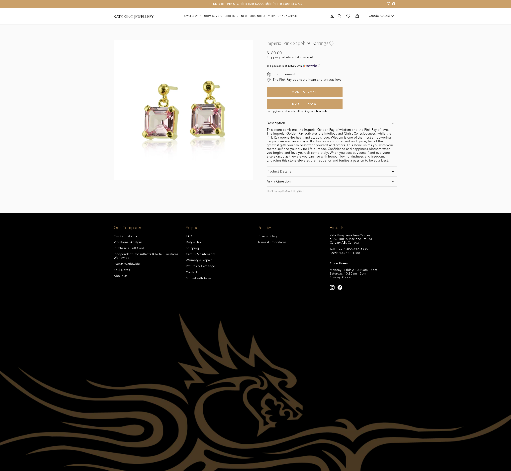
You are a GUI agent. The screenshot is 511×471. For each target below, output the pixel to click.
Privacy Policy (267, 236)
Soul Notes (257, 16)
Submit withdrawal (199, 278)
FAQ (189, 236)
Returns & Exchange (200, 266)
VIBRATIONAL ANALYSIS (282, 16)
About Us (121, 276)
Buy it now (304, 103)
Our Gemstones (125, 236)
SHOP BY (230, 16)
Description (276, 123)
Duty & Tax (193, 242)
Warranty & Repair (199, 260)
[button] (332, 66)
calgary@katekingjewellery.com (352, 256)
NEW (244, 16)
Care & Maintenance (201, 254)
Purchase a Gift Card (129, 248)
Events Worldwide (127, 264)
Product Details (279, 172)
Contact (191, 272)
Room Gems (211, 16)
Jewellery (191, 16)
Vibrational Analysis (128, 242)
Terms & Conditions (272, 242)
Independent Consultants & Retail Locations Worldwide (146, 256)
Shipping (273, 57)
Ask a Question (279, 181)
